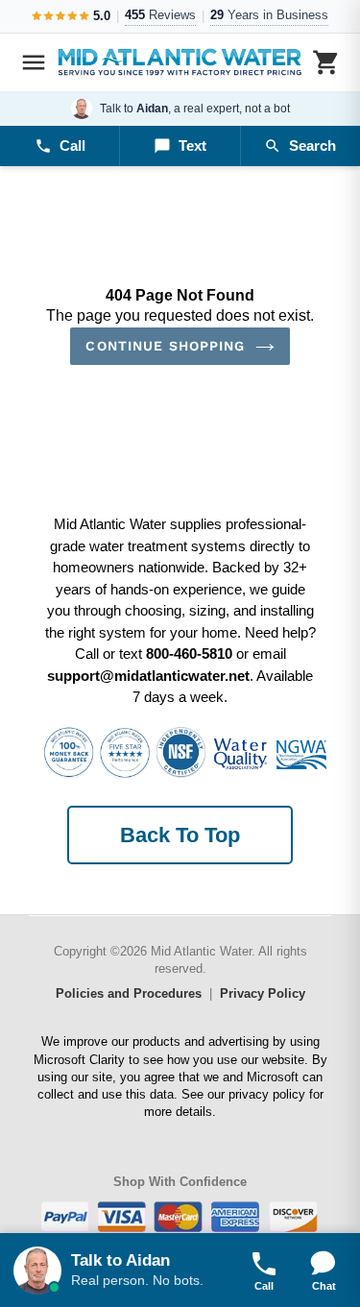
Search (312, 145)
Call (72, 145)
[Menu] (33, 62)
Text (192, 145)
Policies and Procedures (129, 993)
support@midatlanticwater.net (148, 675)
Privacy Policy (262, 993)
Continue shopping (165, 345)
